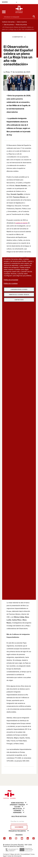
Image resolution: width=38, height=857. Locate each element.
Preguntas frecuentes (17, 831)
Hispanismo (17, 812)
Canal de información (14, 856)
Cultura (17, 807)
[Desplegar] (3, 12)
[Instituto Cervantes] (9, 794)
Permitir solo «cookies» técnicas (19, 294)
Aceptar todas (19, 299)
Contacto (6, 854)
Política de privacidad (11, 280)
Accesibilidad (25, 854)
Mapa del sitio (15, 854)
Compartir (17, 37)
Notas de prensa (21, 24)
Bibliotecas (17, 809)
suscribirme (19, 827)
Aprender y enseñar (17, 805)
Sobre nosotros (22, 22)
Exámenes (17, 810)
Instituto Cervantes (8, 22)
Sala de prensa (9, 24)
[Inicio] (19, 9)
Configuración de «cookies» (19, 289)
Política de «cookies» (11, 283)
